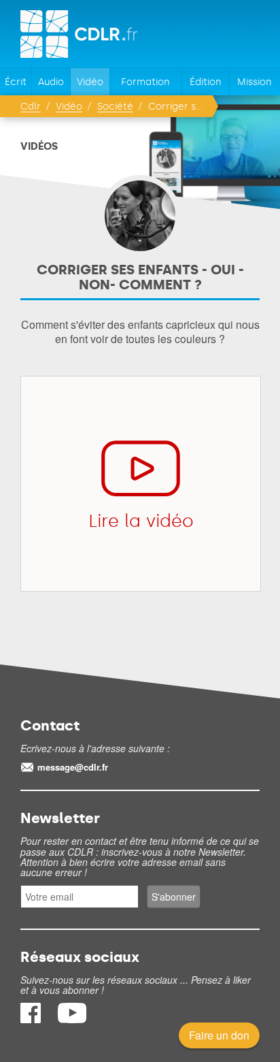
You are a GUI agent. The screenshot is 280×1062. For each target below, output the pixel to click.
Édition (206, 82)
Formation (145, 82)
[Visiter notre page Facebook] (31, 1019)
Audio (51, 82)
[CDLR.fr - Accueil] (79, 34)
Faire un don (219, 1035)
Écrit (16, 82)
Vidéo (90, 82)
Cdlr (30, 106)
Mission (254, 82)
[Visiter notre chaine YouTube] (72, 1019)
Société (115, 106)
